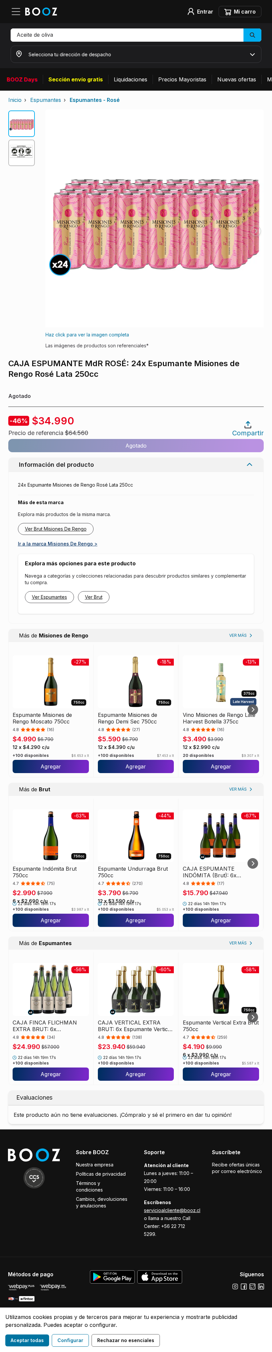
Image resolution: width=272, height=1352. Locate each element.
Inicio (15, 100)
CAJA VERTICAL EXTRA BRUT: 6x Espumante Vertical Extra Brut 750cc (135, 1025)
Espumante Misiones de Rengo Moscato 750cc (42, 718)
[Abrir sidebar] (18, 12)
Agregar (50, 766)
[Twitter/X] (252, 1286)
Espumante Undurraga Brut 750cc (133, 872)
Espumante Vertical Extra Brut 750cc (221, 1025)
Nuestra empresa (94, 1164)
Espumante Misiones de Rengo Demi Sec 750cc (127, 718)
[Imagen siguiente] (255, 231)
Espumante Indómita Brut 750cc (45, 872)
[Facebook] (244, 1286)
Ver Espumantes (49, 597)
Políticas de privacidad (101, 1174)
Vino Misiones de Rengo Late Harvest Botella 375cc (219, 718)
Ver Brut (93, 597)
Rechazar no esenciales (125, 1340)
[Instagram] (235, 1286)
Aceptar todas (27, 1340)
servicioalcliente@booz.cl (172, 1210)
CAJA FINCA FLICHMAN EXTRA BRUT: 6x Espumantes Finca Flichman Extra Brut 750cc (48, 1025)
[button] (136, 35)
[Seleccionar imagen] (21, 123)
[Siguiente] (252, 709)
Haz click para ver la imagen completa (87, 334)
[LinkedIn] (261, 1286)
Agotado (136, 445)
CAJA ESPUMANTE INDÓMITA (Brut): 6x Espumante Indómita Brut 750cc (215, 872)
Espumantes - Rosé (95, 100)
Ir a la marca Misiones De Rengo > (58, 543)
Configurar (70, 1340)
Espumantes (45, 100)
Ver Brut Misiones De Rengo (56, 529)
